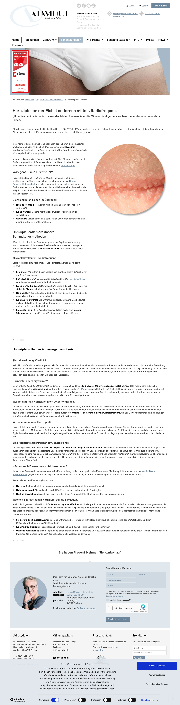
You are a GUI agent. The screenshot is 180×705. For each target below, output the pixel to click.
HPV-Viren (85, 389)
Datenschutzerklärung (114, 596)
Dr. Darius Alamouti (86, 608)
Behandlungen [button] (70, 39)
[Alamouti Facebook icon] (84, 6)
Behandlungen (31, 99)
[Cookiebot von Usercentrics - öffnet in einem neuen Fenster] (17, 700)
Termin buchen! (161, 5)
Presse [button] (16, 45)
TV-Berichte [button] (92, 39)
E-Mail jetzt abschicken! (118, 619)
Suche (131, 5)
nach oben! (19, 340)
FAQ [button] (137, 39)
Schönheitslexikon (118, 39)
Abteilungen (31, 39)
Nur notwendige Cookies (157, 684)
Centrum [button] (48, 39)
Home (15, 39)
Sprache (145, 5)
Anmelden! (139, 658)
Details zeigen (147, 700)
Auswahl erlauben (157, 675)
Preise (150, 39)
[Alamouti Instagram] (88, 6)
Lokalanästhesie (77, 279)
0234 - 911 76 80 (152, 13)
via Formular (119, 16)
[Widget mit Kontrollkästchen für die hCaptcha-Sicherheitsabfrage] (127, 608)
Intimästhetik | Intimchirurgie (53, 99)
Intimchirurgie (68, 165)
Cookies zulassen (157, 665)
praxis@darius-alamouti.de (125, 13)
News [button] (162, 39)
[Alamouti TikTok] (93, 6)
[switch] (82, 700)
